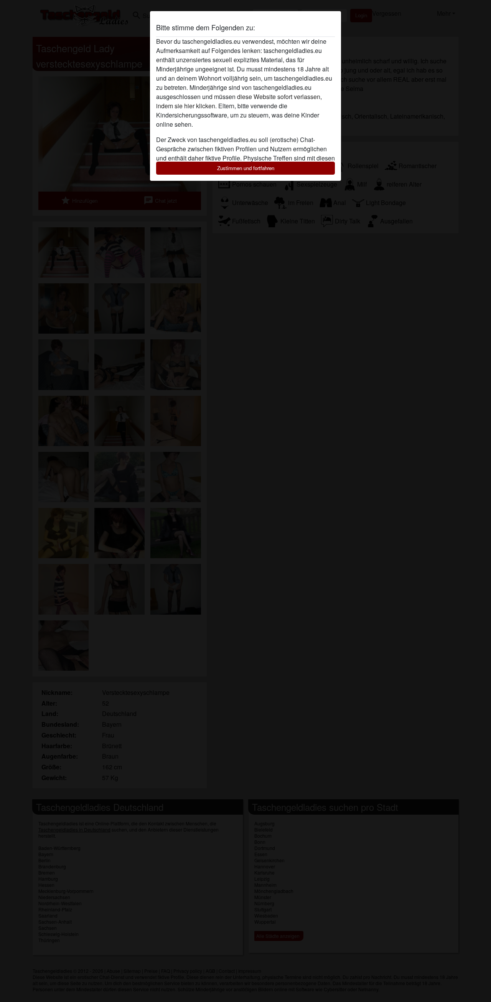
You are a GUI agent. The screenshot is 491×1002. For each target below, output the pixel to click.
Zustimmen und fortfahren (245, 168)
